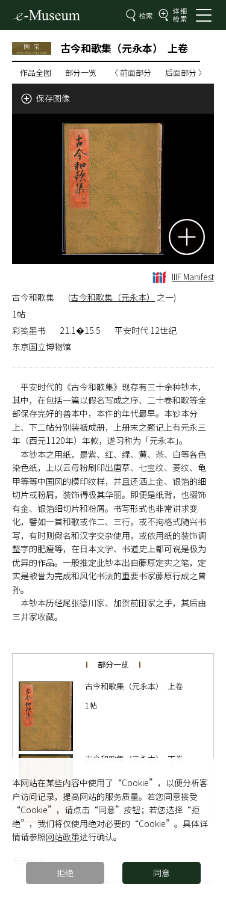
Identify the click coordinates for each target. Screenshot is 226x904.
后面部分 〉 (185, 72)
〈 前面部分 (130, 72)
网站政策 (63, 837)
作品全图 (35, 72)
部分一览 (80, 72)
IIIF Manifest (193, 277)
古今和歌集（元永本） (113, 297)
